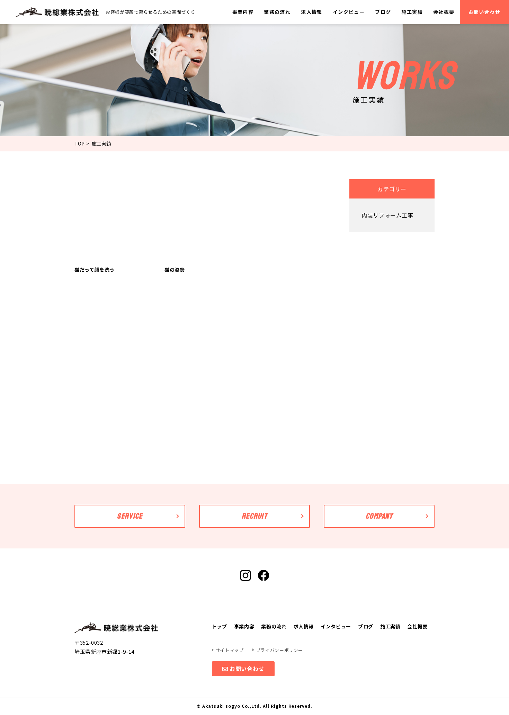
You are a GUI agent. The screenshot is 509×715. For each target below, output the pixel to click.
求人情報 (311, 11)
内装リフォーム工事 (387, 215)
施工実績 (412, 11)
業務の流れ (277, 11)
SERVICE (129, 516)
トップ (219, 626)
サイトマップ (229, 650)
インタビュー (349, 11)
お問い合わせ (484, 11)
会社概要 (444, 11)
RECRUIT (254, 516)
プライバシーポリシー (279, 650)
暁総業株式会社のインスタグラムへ (245, 575)
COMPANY (379, 516)
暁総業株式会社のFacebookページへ (263, 575)
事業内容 (243, 11)
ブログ (383, 11)
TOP (79, 143)
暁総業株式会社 (57, 12)
